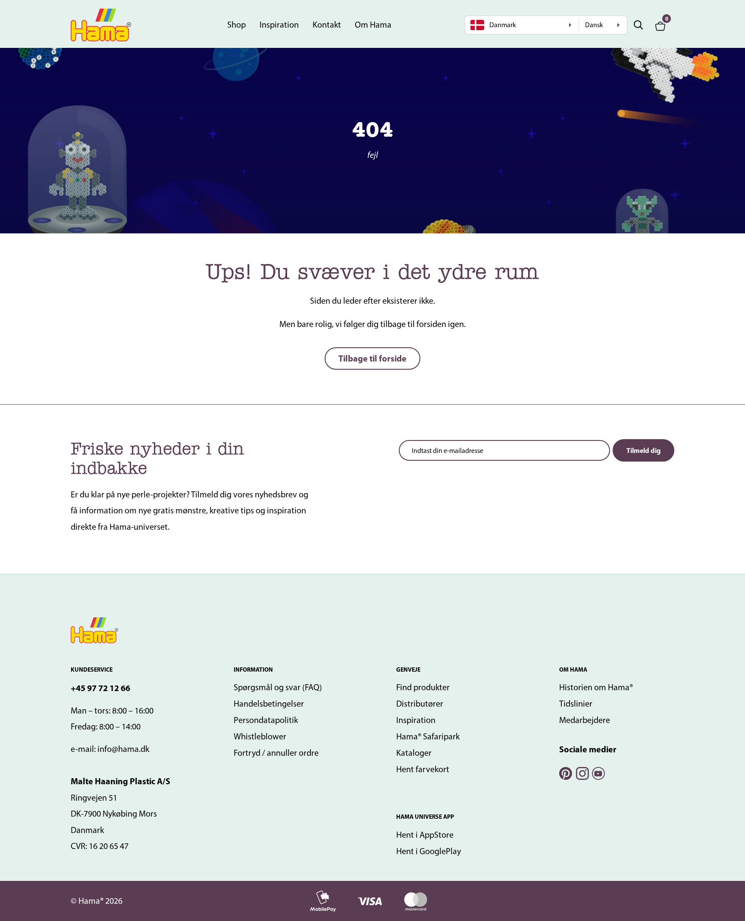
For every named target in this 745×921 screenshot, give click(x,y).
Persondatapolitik (266, 720)
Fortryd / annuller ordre (276, 753)
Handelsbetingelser (269, 703)
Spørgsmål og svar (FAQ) (278, 687)
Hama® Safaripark (428, 736)
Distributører (419, 703)
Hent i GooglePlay (428, 851)
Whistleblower (260, 736)
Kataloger (414, 753)
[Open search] (638, 25)
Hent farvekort (422, 769)
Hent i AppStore (425, 835)
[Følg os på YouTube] (598, 772)
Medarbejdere (584, 720)
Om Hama (373, 24)
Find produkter (423, 687)
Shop (236, 24)
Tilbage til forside (372, 358)
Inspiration (279, 24)
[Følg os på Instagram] (582, 772)
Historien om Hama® (596, 687)
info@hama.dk (123, 749)
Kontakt (327, 24)
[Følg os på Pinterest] (565, 772)
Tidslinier (575, 703)
